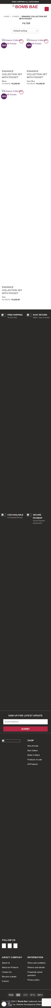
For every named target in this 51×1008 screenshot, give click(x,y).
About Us (6, 963)
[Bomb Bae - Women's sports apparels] (25, 9)
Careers (5, 981)
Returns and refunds (36, 967)
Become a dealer (9, 976)
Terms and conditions (36, 963)
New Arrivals (32, 746)
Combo (15, 16)
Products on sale (34, 759)
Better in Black (33, 755)
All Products (32, 764)
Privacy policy (33, 980)
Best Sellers (32, 750)
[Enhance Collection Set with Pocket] (13, 53)
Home (6, 16)
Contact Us (7, 972)
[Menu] (3, 9)
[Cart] (47, 9)
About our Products (10, 967)
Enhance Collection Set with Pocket (12, 74)
